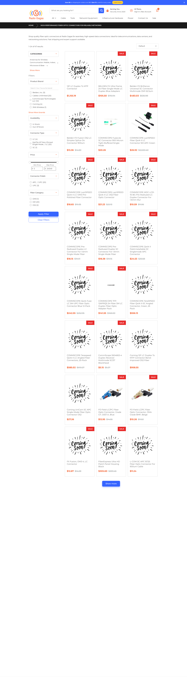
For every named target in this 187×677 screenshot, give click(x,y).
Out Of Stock (38, 127)
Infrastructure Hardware (112, 18)
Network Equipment (89, 18)
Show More (35, 70)
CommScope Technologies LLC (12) (44, 100)
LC (35, 139)
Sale (154, 18)
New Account (146, 12)
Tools (72, 18)
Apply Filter (43, 214)
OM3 (36, 199)
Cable (63, 18)
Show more (111, 483)
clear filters (43, 220)
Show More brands (37, 112)
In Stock (36, 124)
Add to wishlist (80, 60)
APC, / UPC (39, 182)
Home (31, 25)
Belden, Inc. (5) (39, 92)
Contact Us (143, 18)
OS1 (36, 202)
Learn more (117, 2)
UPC (36, 185)
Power (130, 18)
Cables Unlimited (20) (42, 96)
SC (35, 147)
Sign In (137, 12)
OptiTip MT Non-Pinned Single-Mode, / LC (42, 143)
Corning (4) (37, 104)
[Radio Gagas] (36, 13)
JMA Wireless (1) (39, 107)
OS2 (36, 205)
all (53, 18)
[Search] (101, 10)
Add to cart (143, 120)
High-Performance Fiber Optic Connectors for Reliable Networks (71, 25)
